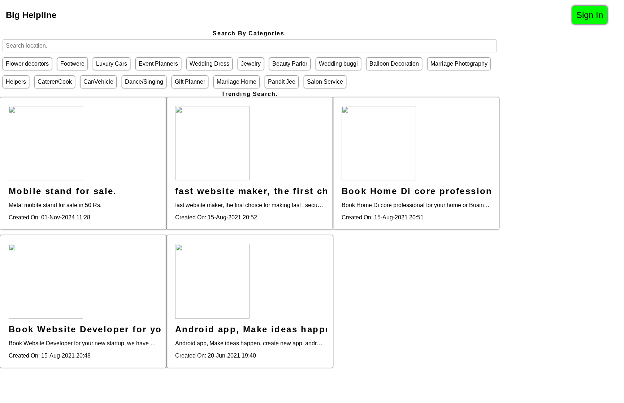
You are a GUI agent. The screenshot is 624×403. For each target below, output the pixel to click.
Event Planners (158, 64)
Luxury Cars (111, 64)
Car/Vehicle (98, 82)
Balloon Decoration (394, 64)
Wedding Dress (209, 64)
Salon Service (325, 82)
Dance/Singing (144, 82)
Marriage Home (236, 82)
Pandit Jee (281, 82)
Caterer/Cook (55, 82)
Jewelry (251, 64)
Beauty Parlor (289, 64)
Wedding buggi (338, 64)
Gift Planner (190, 82)
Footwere (72, 64)
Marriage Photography (459, 64)
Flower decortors (27, 64)
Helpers (16, 82)
